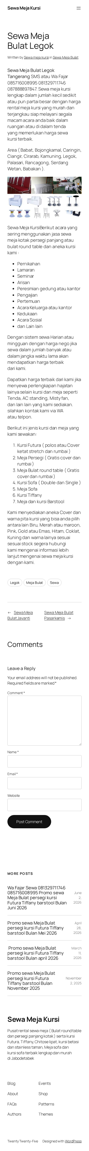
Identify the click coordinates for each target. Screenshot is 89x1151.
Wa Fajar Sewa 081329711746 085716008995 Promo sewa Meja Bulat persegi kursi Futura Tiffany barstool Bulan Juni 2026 (37, 897)
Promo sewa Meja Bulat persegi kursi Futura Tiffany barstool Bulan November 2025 (31, 981)
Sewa (54, 582)
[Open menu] (79, 8)
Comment (16, 692)
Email (12, 773)
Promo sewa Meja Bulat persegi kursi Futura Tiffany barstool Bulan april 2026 (35, 952)
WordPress (73, 1141)
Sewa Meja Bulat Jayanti (20, 615)
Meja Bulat (34, 582)
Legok (15, 582)
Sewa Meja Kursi (24, 8)
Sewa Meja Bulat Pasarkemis (58, 615)
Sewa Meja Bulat (66, 57)
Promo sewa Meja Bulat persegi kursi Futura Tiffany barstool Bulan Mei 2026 (35, 927)
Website (13, 795)
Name (13, 752)
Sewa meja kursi (36, 57)
